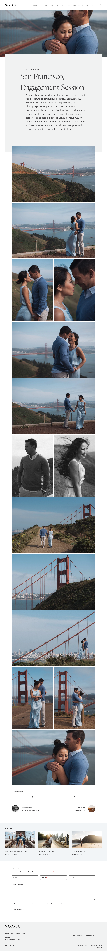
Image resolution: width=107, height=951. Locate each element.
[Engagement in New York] (53, 839)
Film (62, 5)
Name (15, 877)
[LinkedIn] (74, 797)
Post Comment (19, 909)
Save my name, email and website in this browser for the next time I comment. (38, 904)
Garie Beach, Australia (78, 851)
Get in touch (91, 5)
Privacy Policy (78, 936)
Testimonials (78, 5)
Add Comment (18, 885)
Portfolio (54, 5)
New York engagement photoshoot (16, 851)
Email (44, 877)
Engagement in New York (46, 851)
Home (35, 5)
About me (43, 5)
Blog (69, 5)
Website (73, 877)
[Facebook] (33, 797)
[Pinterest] (13, 945)
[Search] (101, 5)
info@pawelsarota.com (12, 939)
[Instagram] (10, 945)
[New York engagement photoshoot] (20, 839)
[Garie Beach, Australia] (87, 839)
